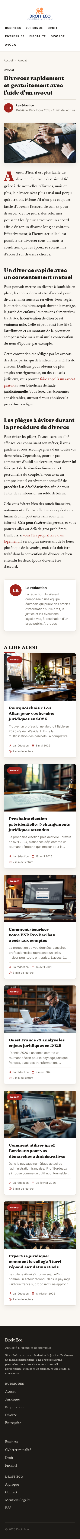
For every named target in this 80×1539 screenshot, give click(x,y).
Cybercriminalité (18, 1450)
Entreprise (15, 36)
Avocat (11, 44)
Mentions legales (18, 1500)
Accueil (8, 60)
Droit (53, 28)
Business (13, 28)
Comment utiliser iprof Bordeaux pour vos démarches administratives (37, 1151)
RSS (8, 1508)
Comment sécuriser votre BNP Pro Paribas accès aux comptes (32, 935)
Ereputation (14, 1407)
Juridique (34, 28)
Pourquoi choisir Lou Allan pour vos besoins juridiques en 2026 (31, 713)
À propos (50, 624)
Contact (11, 1492)
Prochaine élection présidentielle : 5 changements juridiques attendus (39, 824)
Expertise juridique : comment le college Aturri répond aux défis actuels (35, 1261)
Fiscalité (37, 36)
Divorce (58, 36)
